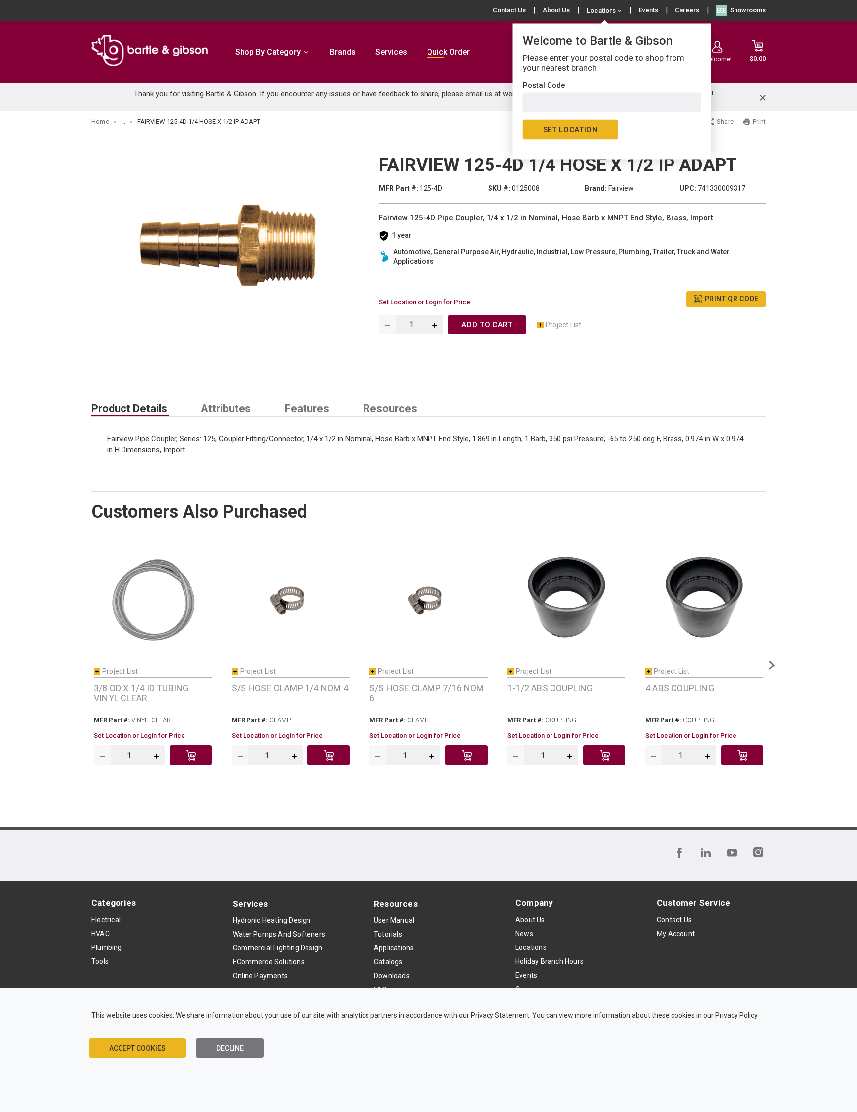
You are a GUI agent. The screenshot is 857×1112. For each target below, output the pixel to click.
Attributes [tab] (226, 408)
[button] (771, 665)
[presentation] (130, 408)
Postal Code (544, 85)
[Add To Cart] (191, 755)
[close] (763, 98)
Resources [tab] (390, 408)
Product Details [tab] (129, 408)
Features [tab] (307, 408)
